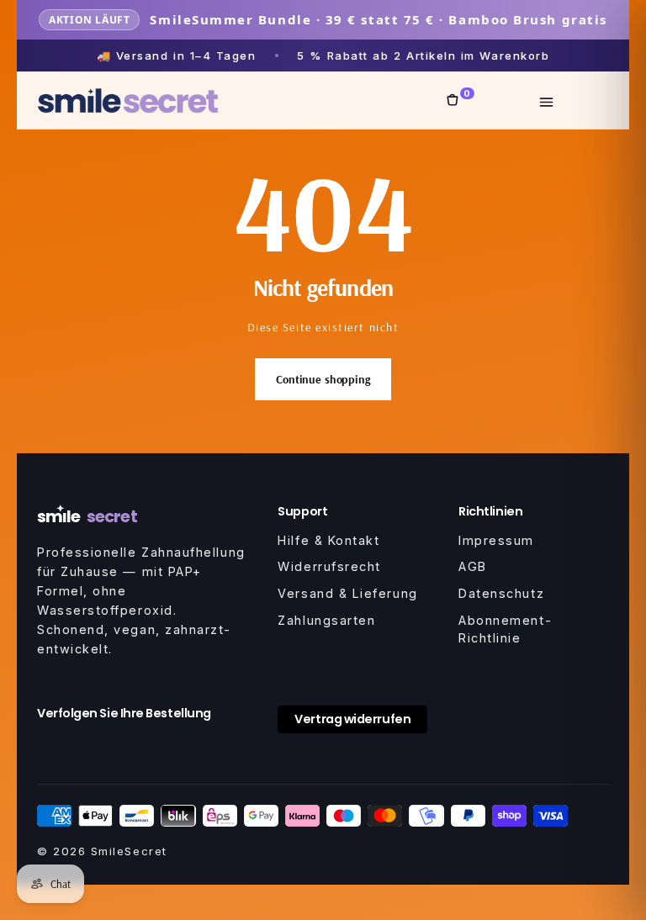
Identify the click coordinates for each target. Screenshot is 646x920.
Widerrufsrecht (329, 566)
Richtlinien (490, 511)
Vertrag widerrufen (352, 719)
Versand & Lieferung (347, 593)
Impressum (496, 540)
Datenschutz (501, 593)
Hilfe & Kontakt (328, 540)
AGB (472, 566)
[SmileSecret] (128, 100)
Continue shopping (323, 379)
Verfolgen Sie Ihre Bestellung (124, 713)
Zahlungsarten (326, 620)
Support (302, 511)
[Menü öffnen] (546, 100)
